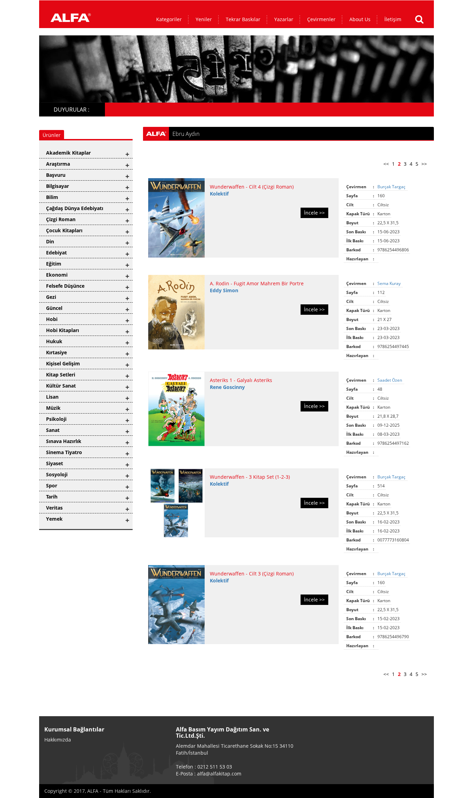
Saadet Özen (390, 380)
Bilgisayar (57, 186)
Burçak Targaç (392, 187)
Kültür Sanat (61, 385)
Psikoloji (56, 419)
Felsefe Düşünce (65, 286)
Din (50, 241)
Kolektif (219, 193)
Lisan (52, 396)
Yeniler (204, 19)
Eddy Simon (224, 290)
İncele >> (314, 212)
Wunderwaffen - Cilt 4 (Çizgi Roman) (252, 186)
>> (424, 164)
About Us (360, 19)
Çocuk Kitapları (64, 230)
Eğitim (53, 263)
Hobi (51, 319)
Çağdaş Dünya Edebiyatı (74, 208)
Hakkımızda (57, 739)
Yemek (54, 518)
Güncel (54, 308)
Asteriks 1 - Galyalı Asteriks (241, 380)
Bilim (52, 197)
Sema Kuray (389, 283)
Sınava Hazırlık (63, 441)
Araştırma (58, 164)
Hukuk (54, 341)
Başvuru (55, 175)
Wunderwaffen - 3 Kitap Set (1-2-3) (250, 477)
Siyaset (54, 463)
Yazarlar (283, 19)
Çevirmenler (321, 19)
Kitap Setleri (60, 374)
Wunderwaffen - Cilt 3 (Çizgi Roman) (252, 573)
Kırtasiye (56, 352)
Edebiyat (56, 252)
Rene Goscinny (227, 387)
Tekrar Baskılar (243, 19)
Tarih (51, 496)
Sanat (53, 430)
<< (386, 164)
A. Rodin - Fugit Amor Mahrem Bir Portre (257, 283)
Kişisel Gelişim (63, 363)
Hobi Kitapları (62, 330)
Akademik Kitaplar (68, 152)
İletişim (392, 19)
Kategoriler (169, 19)
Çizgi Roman (60, 219)
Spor (51, 485)
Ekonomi (57, 274)
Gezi (51, 297)
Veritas (54, 507)
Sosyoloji (57, 474)
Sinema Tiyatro (64, 452)
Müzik (53, 408)
